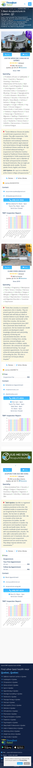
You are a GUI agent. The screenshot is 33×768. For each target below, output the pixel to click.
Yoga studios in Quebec (10, 737)
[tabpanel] (16, 42)
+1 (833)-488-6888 (13, 755)
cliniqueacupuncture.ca (13, 196)
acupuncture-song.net (13, 586)
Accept (20, 763)
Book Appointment (12, 577)
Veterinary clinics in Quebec (11, 731)
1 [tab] (15, 465)
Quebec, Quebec (9, 672)
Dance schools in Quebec (10, 685)
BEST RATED (4, 8)
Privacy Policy (23, 760)
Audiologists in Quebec (10, 679)
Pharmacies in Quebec (10, 714)
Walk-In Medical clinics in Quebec (13, 728)
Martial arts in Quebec (9, 696)
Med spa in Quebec (9, 702)
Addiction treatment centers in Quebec (14, 676)
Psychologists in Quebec (10, 722)
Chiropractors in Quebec (10, 682)
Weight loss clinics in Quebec (12, 734)
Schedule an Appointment (14, 385)
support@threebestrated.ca (14, 752)
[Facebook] (1, 758)
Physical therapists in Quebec (12, 717)
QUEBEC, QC (12, 8)
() (21, 63)
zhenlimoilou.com (12, 394)
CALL (8, 54)
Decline (27, 763)
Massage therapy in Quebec (11, 699)
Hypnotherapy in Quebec (10, 691)
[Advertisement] (16, 646)
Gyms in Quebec (8, 688)
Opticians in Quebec (9, 708)
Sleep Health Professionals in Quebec (14, 725)
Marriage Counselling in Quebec (12, 694)
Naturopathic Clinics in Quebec (12, 705)
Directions (23, 67)
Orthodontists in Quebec (10, 711)
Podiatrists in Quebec (9, 719)
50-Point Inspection (19, 20)
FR (28, 8)
